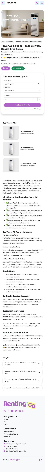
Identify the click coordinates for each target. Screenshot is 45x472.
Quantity (7, 95)
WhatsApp (19, 68)
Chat (5, 424)
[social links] (5, 411)
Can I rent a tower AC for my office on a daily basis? (20, 380)
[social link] (17, 411)
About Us (7, 436)
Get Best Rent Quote (22, 105)
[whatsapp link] (40, 460)
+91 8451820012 (12, 446)
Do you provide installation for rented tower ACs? (20, 372)
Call (6, 68)
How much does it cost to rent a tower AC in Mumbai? (20, 364)
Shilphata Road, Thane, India (16, 451)
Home (6, 419)
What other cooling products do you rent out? (21, 388)
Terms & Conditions (11, 434)
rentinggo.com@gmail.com (16, 444)
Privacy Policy (9, 431)
